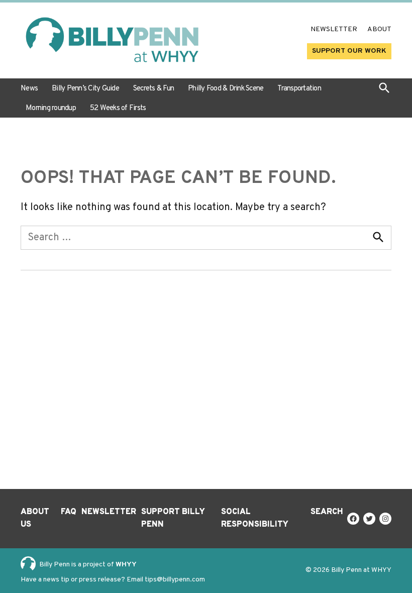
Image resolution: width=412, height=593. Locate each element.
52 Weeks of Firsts (118, 108)
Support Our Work (349, 51)
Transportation (299, 88)
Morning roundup (51, 108)
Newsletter (334, 29)
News (29, 88)
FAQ (68, 512)
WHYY (126, 564)
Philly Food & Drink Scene (225, 88)
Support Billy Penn (172, 518)
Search (327, 512)
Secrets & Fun (153, 88)
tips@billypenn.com (175, 579)
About (379, 29)
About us (35, 518)
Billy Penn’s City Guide (85, 88)
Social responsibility (254, 518)
